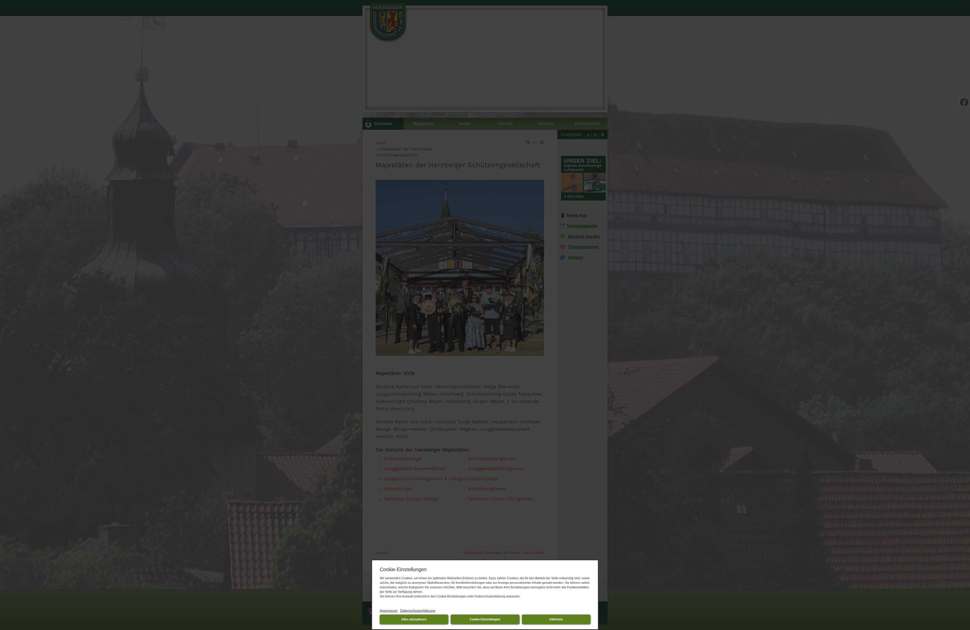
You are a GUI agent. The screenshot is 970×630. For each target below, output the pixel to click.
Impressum (389, 611)
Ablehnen (556, 619)
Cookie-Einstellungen (485, 619)
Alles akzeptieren (413, 619)
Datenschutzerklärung (417, 611)
